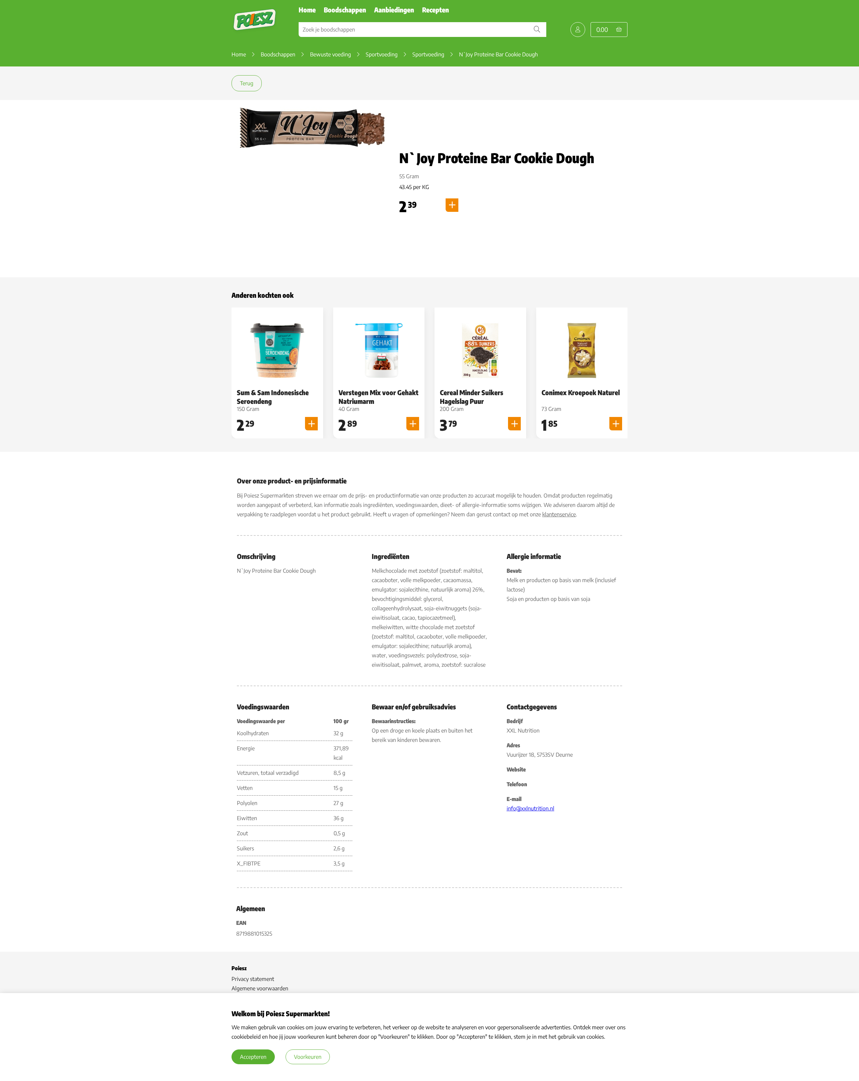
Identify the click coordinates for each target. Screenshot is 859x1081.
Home (307, 9)
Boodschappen (345, 9)
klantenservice (559, 514)
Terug (246, 83)
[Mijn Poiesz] (577, 29)
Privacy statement (253, 979)
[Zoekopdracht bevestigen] (537, 29)
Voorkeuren (307, 1056)
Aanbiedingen (394, 9)
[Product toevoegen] (452, 205)
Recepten (435, 9)
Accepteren (253, 1056)
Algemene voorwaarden (260, 988)
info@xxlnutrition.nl (530, 808)
